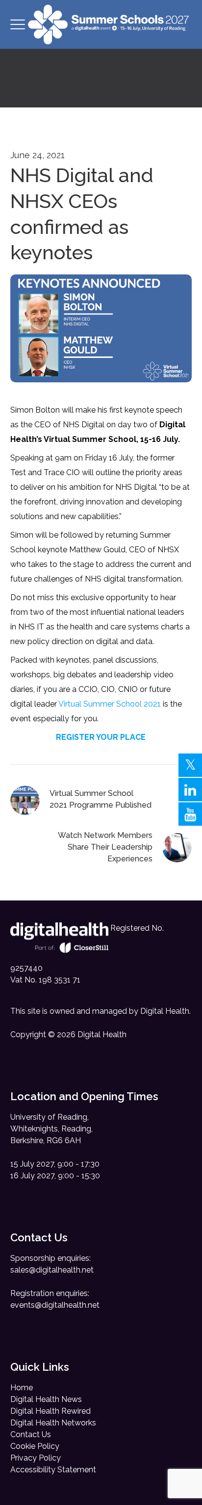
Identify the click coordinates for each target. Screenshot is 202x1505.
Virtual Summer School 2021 (109, 704)
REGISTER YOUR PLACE (101, 737)
